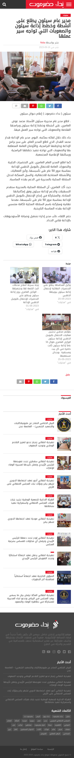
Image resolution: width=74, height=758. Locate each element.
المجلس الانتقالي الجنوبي (60, 720)
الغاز (15, 729)
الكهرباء (58, 725)
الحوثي (67, 725)
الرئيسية (50, 749)
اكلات (39, 729)
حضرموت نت (28, 716)
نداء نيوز (46, 716)
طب (13, 725)
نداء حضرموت (58, 716)
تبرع (9, 729)
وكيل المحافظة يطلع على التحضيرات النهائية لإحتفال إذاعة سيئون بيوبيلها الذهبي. (57, 290)
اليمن (38, 716)
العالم (9, 720)
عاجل (68, 375)
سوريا (32, 720)
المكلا (17, 720)
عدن (45, 720)
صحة (50, 725)
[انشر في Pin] (33, 105)
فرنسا (24, 720)
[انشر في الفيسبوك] (58, 105)
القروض (43, 733)
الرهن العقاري (55, 733)
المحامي (66, 733)
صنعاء (67, 729)
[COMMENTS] (16, 105)
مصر (39, 720)
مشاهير (28, 725)
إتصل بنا (23, 749)
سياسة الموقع (37, 749)
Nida (42, 42)
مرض (60, 729)
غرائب (20, 725)
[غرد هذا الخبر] (50, 105)
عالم (53, 729)
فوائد (46, 729)
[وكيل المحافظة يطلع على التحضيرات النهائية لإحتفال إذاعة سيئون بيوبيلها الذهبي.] (56, 275)
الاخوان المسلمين (27, 729)
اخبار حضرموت (40, 725)
